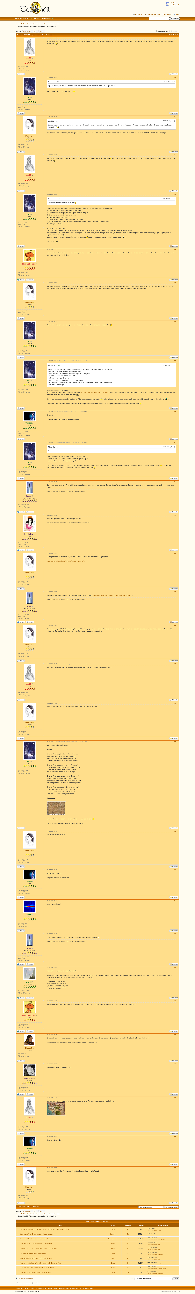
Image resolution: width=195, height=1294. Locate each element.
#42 (175, 481)
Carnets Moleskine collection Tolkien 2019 (33, 1253)
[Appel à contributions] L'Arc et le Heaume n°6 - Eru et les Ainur (40, 1263)
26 (128, 1268)
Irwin (85, 360)
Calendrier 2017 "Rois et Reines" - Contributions (35, 1272)
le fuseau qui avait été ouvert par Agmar (95, 392)
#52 (175, 900)
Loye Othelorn (112, 1239)
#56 (175, 1034)
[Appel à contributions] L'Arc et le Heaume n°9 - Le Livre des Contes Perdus (44, 1229)
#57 (175, 1064)
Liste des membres (153, 14)
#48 (175, 703)
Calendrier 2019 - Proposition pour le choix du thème (37, 1268)
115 (128, 1272)
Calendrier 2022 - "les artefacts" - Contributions (35, 1239)
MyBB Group (35, 1291)
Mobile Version (52, 1288)
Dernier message (152, 1230)
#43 (175, 515)
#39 (175, 360)
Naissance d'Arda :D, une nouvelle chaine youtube (36, 1234)
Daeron (28, 136)
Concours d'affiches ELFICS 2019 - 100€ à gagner (36, 1258)
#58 (175, 1097)
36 (128, 1263)
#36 (175, 249)
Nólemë (28, 1048)
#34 (175, 155)
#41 (175, 442)
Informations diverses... (52, 24)
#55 (175, 1001)
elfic (112, 1258)
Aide (177, 14)
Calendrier (168, 14)
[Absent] (33, 136)
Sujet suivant (34, 1207)
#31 (175, 38)
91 (128, 1248)
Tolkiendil (19, 1288)
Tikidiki (85, 411)
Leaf (159, 1244)
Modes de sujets (173, 34)
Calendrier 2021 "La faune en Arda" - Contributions (36, 1243)
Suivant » (41, 31)
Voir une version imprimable (25, 1278)
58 (128, 1239)
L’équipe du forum (28, 1288)
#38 (175, 321)
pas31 (85, 664)
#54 (175, 967)
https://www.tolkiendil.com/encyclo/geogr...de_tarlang (112, 595)
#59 (175, 1136)
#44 (175, 553)
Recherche (138, 14)
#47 (175, 664)
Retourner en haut (41, 1288)
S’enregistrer (46, 18)
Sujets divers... (35, 24)
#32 (175, 77)
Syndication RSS (87, 1288)
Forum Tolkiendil (22, 24)
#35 (175, 194)
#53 (175, 934)
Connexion (36, 18)
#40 (175, 411)
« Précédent (26, 31)
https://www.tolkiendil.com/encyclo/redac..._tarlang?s (66, 561)
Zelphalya (160, 1254)
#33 (175, 116)
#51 (175, 869)
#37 (175, 283)
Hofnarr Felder (162, 1268)
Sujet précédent (23, 1207)
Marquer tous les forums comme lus (70, 1288)
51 (128, 1234)
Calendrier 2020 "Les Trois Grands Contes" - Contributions (39, 1248)
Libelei (113, 1272)
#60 (175, 1167)
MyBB (21, 1291)
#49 (175, 741)
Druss (113, 1229)
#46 (175, 625)
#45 (175, 592)
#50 (175, 831)
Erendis (112, 1234)
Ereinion (160, 1264)
